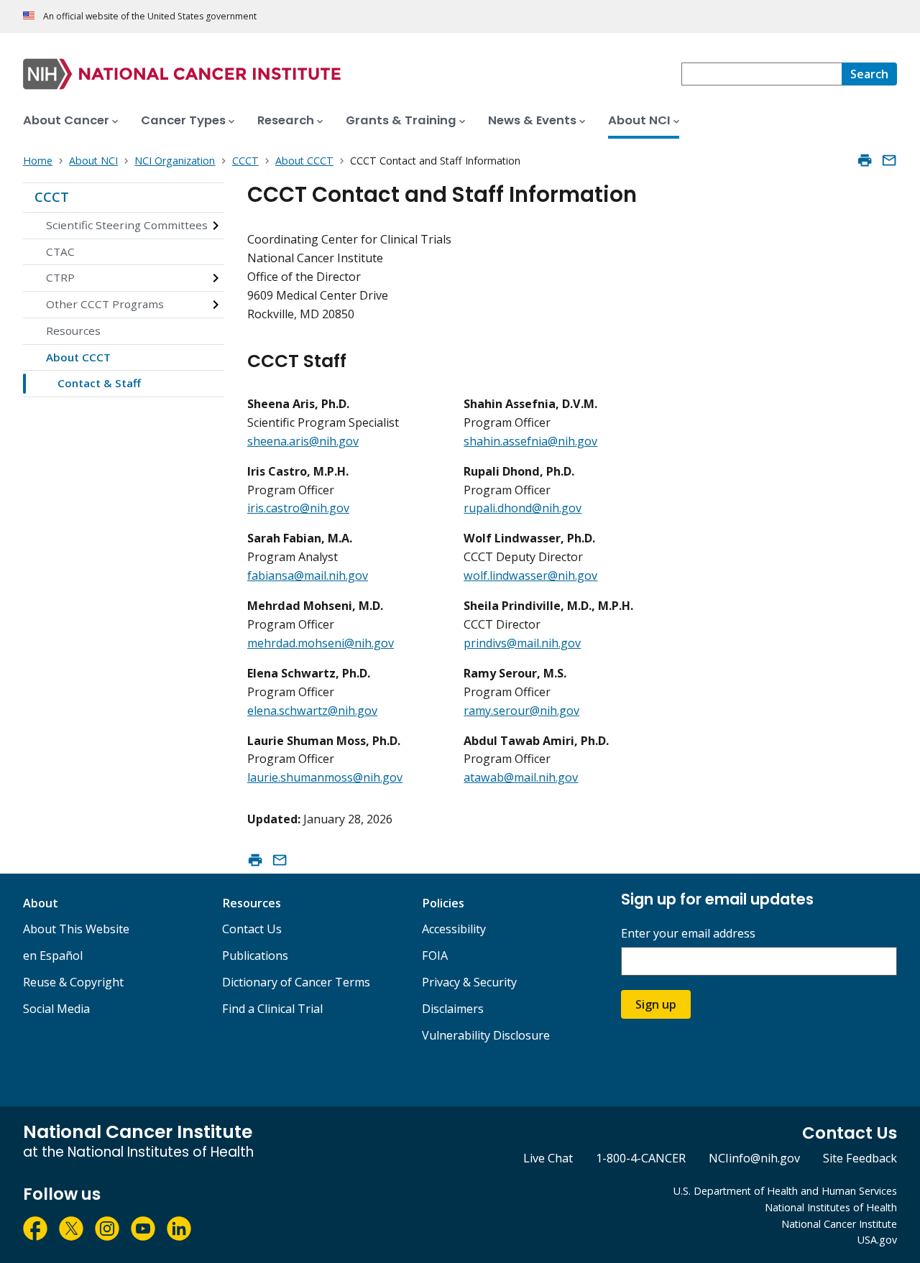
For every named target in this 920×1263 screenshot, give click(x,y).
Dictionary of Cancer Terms (296, 982)
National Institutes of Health (831, 1207)
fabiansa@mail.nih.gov (307, 575)
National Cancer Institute (839, 1224)
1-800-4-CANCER (641, 1158)
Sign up (655, 1004)
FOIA (435, 955)
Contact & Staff (99, 383)
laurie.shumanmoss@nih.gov (324, 777)
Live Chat (548, 1158)
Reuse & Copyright (73, 982)
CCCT (51, 196)
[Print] (865, 160)
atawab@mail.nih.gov (521, 777)
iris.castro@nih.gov (298, 508)
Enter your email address (688, 933)
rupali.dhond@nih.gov (522, 508)
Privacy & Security (469, 982)
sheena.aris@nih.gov (303, 441)
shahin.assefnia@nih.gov (530, 441)
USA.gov (877, 1239)
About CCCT (78, 357)
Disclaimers (453, 1009)
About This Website (76, 929)
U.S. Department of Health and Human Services (785, 1191)
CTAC (60, 251)
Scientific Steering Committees (127, 225)
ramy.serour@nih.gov (521, 710)
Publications (255, 955)
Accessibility (454, 929)
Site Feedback (860, 1158)
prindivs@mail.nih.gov (522, 643)
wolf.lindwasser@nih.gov (530, 575)
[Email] (889, 160)
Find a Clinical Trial (272, 1009)
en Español (53, 955)
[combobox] (761, 74)
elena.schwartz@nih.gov (312, 710)
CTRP (60, 277)
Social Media (56, 1009)
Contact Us (252, 929)
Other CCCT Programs (105, 304)
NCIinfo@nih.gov (754, 1158)
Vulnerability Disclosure (486, 1035)
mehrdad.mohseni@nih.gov (320, 643)
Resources (73, 330)
